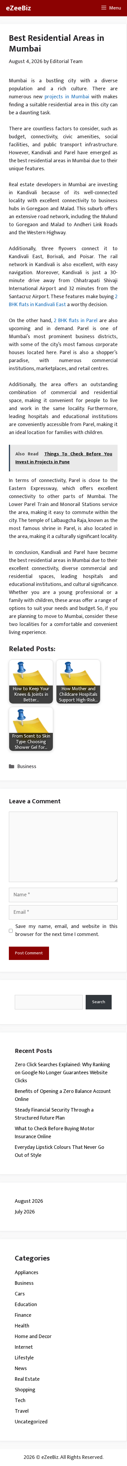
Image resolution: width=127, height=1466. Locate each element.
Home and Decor (33, 1336)
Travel (22, 1411)
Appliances (26, 1272)
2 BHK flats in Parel (75, 320)
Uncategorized (31, 1421)
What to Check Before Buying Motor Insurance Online (55, 1132)
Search (98, 1002)
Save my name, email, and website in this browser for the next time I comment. (66, 931)
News (21, 1368)
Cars (20, 1294)
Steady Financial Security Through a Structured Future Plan (54, 1114)
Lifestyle (24, 1357)
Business (26, 766)
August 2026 (29, 1201)
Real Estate (27, 1379)
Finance (23, 1315)
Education (26, 1304)
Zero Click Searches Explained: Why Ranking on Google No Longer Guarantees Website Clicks (62, 1072)
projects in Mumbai (67, 96)
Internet (24, 1347)
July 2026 (25, 1212)
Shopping (25, 1389)
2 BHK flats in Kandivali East (63, 300)
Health (22, 1326)
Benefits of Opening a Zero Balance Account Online (63, 1095)
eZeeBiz (18, 8)
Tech (20, 1400)
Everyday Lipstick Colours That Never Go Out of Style (59, 1151)
